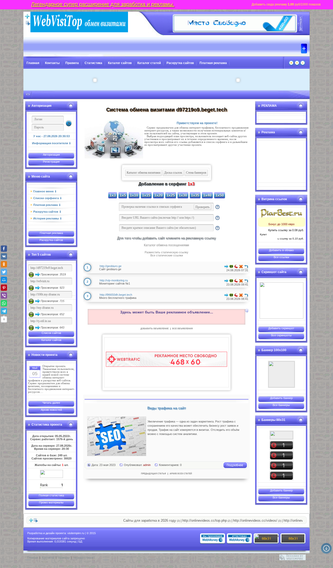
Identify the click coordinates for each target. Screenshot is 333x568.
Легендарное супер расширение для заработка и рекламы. (102, 4)
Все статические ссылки (166, 255)
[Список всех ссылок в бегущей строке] (36, 521)
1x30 (183, 195)
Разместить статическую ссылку (166, 252)
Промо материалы (51, 502)
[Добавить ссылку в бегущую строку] (31, 521)
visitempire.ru (75, 533)
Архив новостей (51, 409)
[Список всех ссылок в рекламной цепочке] (27, 24)
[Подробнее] (235, 467)
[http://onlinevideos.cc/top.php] (281, 445)
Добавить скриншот (281, 328)
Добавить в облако (281, 250)
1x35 (195, 195)
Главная (33, 63)
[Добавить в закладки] (296, 64)
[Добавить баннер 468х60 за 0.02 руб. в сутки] (300, 23)
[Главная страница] (291, 64)
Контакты (52, 63)
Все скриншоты (281, 335)
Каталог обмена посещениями (166, 245)
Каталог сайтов (120, 63)
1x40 (207, 195)
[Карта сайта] (302, 64)
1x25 (170, 195)
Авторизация (51, 154)
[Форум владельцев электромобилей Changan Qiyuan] (281, 300)
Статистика (93, 63)
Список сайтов (51, 333)
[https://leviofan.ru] (281, 374)
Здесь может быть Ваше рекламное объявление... (166, 312)
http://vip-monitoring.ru (114, 280)
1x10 (134, 195)
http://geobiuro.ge (110, 266)
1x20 (158, 195)
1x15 (146, 195)
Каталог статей (149, 63)
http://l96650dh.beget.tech (116, 294)
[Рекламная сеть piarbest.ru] (281, 213)
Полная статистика (51, 495)
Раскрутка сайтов (180, 63)
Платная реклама (213, 63)
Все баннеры (281, 405)
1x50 (219, 195)
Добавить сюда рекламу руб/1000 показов (286, 4)
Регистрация (51, 161)
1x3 (113, 195)
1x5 (123, 195)
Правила (72, 63)
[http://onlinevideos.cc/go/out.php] (281, 465)
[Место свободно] (235, 30)
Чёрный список (83, 557)
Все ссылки (281, 257)
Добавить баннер (281, 398)
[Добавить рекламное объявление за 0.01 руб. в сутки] (247, 311)
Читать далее (51, 402)
